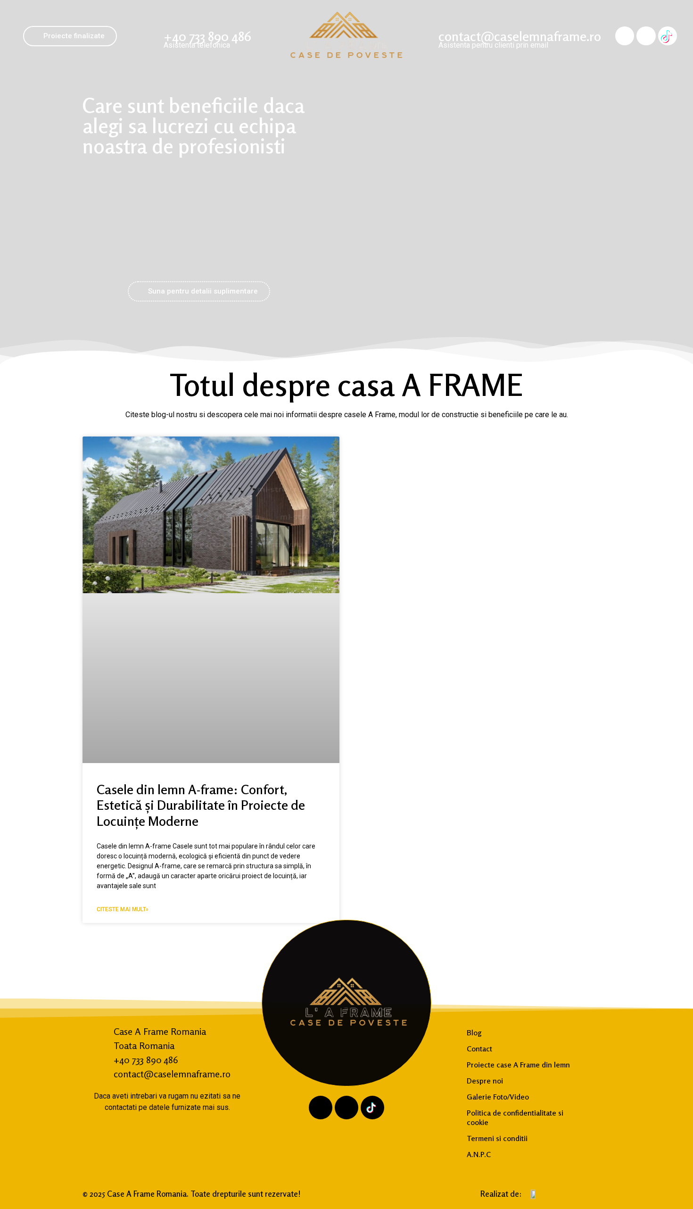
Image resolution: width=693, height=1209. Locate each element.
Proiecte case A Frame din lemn (518, 1064)
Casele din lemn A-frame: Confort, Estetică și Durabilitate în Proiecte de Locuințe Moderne (201, 805)
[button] (70, 36)
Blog (474, 1032)
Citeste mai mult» (122, 909)
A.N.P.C (479, 1154)
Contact (479, 1048)
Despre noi (485, 1080)
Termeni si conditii (497, 1138)
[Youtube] (646, 36)
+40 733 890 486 (207, 36)
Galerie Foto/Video (498, 1096)
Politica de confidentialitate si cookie (515, 1117)
